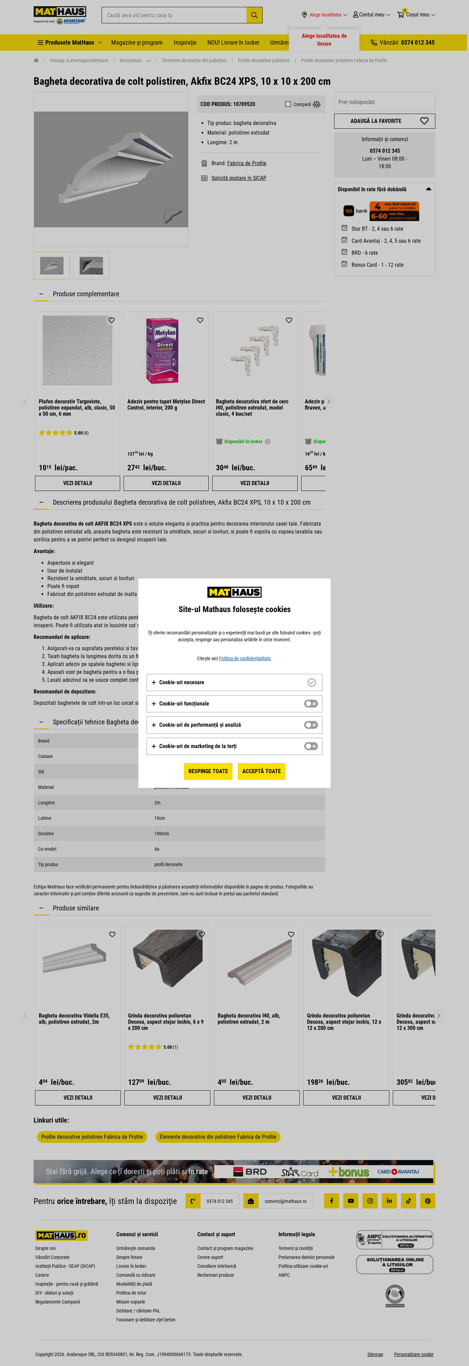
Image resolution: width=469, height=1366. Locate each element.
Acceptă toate (261, 771)
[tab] (234, 682)
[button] (177, 682)
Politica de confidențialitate (245, 658)
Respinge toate (208, 771)
